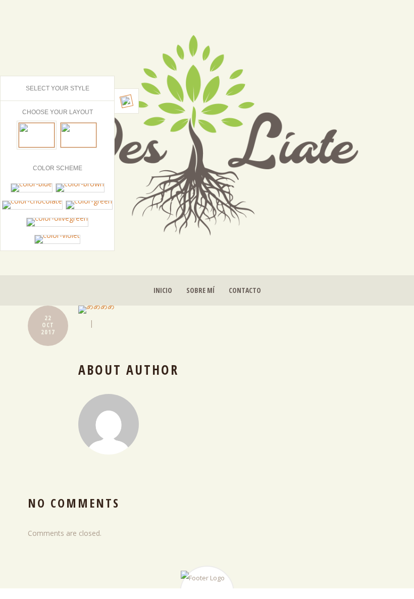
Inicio (162, 290)
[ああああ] (232, 310)
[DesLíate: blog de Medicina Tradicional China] (207, 132)
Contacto (245, 290)
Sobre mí (200, 290)
